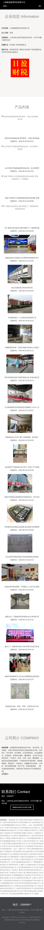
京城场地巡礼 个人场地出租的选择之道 (22, 317)
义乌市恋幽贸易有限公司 (34, 838)
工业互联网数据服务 (7, 825)
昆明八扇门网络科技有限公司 (29, 872)
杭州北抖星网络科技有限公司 (29, 883)
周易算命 (8, 851)
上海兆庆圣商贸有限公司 (24, 888)
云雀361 (35, 878)
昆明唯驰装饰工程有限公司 (23, 875)
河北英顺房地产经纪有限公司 (32, 880)
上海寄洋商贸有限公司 (10, 822)
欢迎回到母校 (38, 888)
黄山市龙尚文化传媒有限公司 (14, 846)
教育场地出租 (35, 917)
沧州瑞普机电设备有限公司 (10, 891)
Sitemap (22, 922)
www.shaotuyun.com (22, 807)
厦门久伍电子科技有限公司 (28, 841)
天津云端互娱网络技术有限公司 (20, 894)
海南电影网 (14, 857)
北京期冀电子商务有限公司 (20, 854)
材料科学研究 (13, 865)
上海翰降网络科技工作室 (9, 883)
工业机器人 (14, 870)
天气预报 (35, 894)
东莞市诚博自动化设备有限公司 (23, 851)
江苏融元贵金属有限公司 (28, 857)
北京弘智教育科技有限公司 (22, 878)
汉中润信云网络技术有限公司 (27, 830)
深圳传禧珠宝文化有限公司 (30, 828)
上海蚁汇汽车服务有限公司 (28, 865)
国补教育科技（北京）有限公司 (13, 849)
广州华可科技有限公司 (12, 828)
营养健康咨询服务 (20, 833)
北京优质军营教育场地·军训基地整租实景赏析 (22, 557)
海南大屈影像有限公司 (22, 835)
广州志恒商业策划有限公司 (12, 880)
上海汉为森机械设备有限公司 (21, 862)
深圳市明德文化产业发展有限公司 (31, 822)
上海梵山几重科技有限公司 (23, 859)
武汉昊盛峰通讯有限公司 (9, 841)
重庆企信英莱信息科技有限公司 (30, 870)
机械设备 (12, 820)
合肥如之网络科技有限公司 (15, 838)
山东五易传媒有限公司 (25, 867)
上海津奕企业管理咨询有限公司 (25, 886)
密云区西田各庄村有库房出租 (22, 288)
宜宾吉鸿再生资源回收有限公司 (13, 843)
